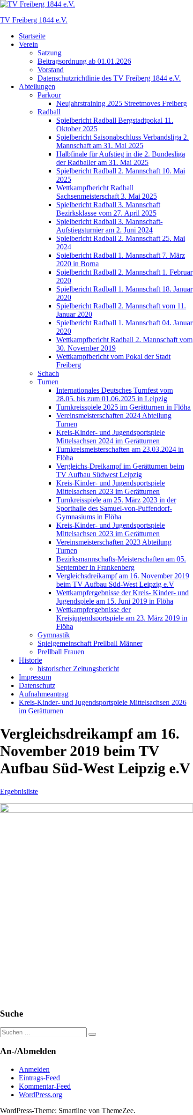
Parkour (49, 95)
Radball (48, 112)
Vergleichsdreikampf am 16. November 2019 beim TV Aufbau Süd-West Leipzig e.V (122, 580)
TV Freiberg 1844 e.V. (33, 20)
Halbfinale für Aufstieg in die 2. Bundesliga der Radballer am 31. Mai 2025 (120, 158)
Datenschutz (37, 685)
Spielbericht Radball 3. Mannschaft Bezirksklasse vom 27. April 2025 (108, 209)
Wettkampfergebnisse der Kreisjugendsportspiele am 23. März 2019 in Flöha (121, 618)
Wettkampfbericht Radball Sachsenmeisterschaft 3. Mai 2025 (106, 192)
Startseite (32, 36)
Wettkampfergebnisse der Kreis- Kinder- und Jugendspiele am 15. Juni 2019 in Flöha (122, 597)
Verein (28, 44)
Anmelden (34, 1069)
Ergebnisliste (19, 791)
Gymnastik (53, 635)
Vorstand (50, 70)
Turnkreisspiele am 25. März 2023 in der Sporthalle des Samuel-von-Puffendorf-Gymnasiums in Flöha (116, 508)
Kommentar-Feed (45, 1086)
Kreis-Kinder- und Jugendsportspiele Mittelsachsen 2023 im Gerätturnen (110, 487)
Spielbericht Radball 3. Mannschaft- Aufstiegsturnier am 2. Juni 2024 (109, 225)
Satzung (49, 53)
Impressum (35, 677)
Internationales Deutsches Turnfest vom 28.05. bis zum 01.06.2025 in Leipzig (114, 394)
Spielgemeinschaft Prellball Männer (89, 643)
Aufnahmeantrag (43, 694)
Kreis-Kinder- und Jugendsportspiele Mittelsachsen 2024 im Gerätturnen (110, 436)
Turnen (48, 382)
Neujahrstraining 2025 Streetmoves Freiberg (121, 103)
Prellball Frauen (60, 652)
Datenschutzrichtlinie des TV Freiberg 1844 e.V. (109, 78)
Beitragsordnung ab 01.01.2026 (84, 61)
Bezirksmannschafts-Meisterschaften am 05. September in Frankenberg (121, 563)
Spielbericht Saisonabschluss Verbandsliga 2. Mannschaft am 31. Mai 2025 (122, 141)
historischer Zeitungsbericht (78, 669)
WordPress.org (40, 1095)
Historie (30, 660)
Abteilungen (37, 86)
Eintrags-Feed (39, 1078)
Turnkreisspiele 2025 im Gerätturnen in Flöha (123, 407)
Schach (48, 373)
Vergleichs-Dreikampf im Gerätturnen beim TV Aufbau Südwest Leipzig (120, 470)
